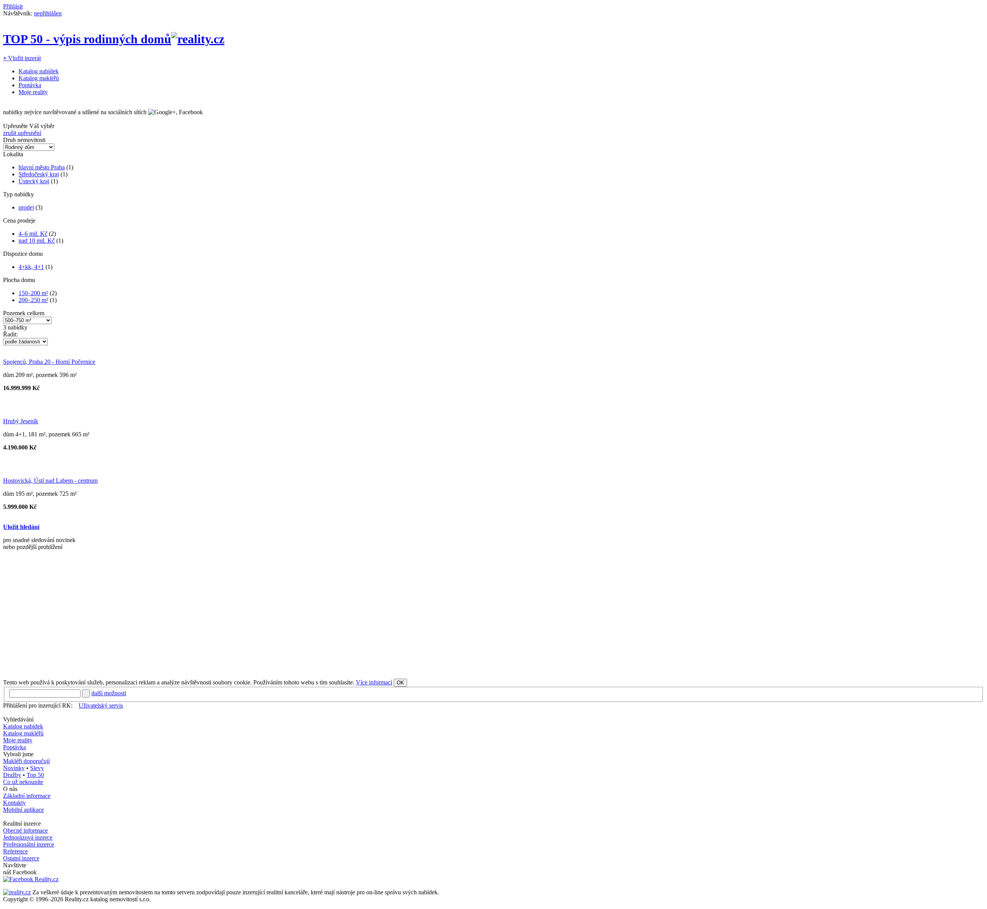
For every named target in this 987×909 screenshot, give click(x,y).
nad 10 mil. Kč (37, 240)
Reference (15, 851)
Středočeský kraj (39, 174)
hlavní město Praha (42, 167)
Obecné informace (25, 830)
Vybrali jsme (18, 754)
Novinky (14, 768)
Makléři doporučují (26, 761)
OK (400, 683)
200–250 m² (33, 300)
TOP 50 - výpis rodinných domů (87, 39)
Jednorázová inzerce (27, 837)
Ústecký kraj (34, 181)
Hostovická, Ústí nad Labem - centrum (50, 480)
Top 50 (35, 775)
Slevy (37, 768)
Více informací (374, 682)
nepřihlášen (48, 13)
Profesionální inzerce (28, 844)
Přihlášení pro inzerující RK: (37, 705)
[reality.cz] (17, 892)
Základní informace (27, 795)
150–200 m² (33, 293)
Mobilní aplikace (23, 809)
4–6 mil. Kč (33, 233)
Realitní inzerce (22, 823)
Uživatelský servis (101, 705)
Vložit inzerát (22, 58)
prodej (26, 207)
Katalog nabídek (39, 71)
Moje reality (33, 92)
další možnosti (108, 693)
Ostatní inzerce (21, 858)
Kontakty (14, 802)
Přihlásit (13, 6)
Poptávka (30, 85)
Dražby (12, 775)
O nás (10, 789)
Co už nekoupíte (23, 782)
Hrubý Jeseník (20, 421)
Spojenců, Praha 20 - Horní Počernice (49, 361)
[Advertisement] (234, 618)
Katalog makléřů (39, 78)
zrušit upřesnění (22, 133)
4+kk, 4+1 (31, 267)
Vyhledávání (18, 719)
